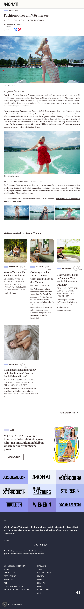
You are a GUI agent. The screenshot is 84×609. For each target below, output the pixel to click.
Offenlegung (10, 576)
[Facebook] (15, 30)
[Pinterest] (20, 30)
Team (6, 569)
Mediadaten (9, 573)
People (40, 586)
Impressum (8, 580)
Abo (39, 593)
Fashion (40, 580)
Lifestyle (13, 10)
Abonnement (14, 457)
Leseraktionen (44, 573)
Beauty (40, 576)
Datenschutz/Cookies (14, 586)
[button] (5, 604)
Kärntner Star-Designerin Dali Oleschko (36, 111)
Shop (39, 569)
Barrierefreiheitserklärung (17, 590)
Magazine (41, 566)
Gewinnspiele (43, 590)
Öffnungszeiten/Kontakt (15, 566)
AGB (5, 583)
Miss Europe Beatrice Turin (20, 95)
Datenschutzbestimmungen (33, 551)
